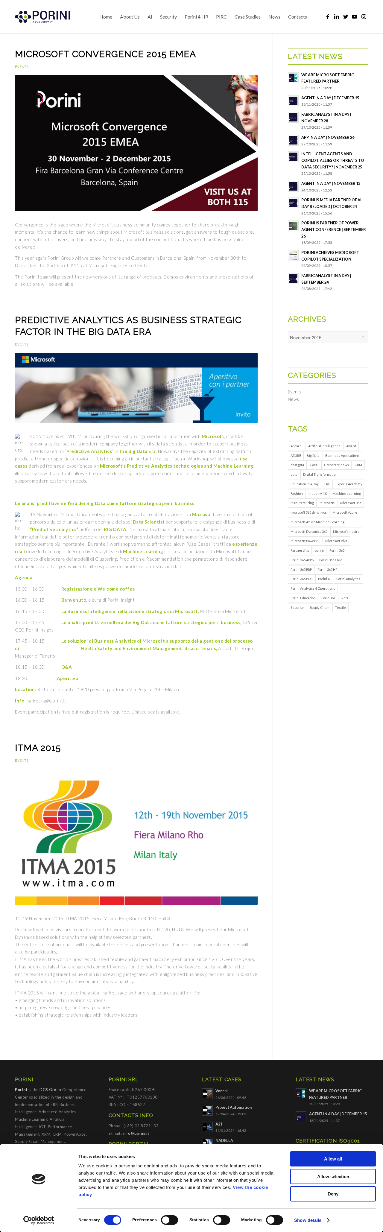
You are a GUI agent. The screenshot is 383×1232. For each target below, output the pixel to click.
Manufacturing (302, 503)
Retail (345, 598)
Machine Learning (346, 493)
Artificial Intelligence (324, 446)
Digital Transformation (320, 474)
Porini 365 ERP (301, 569)
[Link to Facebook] (327, 16)
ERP (327, 484)
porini (319, 550)
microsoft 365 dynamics (309, 512)
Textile (340, 607)
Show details (307, 1220)
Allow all (333, 1158)
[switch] (169, 1220)
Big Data (313, 455)
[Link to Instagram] (363, 16)
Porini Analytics (348, 579)
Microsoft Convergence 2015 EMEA (105, 54)
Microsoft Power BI (305, 541)
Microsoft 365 (350, 503)
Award (351, 446)
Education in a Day (305, 484)
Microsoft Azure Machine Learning (317, 522)
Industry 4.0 (317, 493)
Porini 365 (336, 550)
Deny (333, 1193)
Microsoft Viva (336, 541)
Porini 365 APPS (302, 560)
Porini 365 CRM (330, 560)
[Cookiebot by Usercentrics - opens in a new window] (39, 1220)
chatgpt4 (297, 465)
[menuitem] (105, 16)
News (293, 399)
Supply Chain (319, 607)
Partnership (300, 550)
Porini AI (324, 579)
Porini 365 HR (327, 569)
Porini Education (303, 598)
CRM (358, 465)
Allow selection (333, 1176)
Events (21, 67)
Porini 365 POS (301, 579)
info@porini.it (136, 1133)
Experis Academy (349, 484)
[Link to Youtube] (354, 16)
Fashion (297, 493)
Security (297, 607)
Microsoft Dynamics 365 (309, 531)
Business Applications (342, 455)
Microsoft (327, 503)
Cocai (314, 465)
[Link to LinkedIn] (336, 16)
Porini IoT (328, 598)
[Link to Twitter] (345, 16)
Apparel (297, 446)
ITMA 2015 (38, 748)
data (294, 474)
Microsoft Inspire (346, 531)
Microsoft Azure (344, 512)
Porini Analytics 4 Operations (313, 588)
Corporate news (336, 465)
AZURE (296, 455)
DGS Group (50, 1089)
